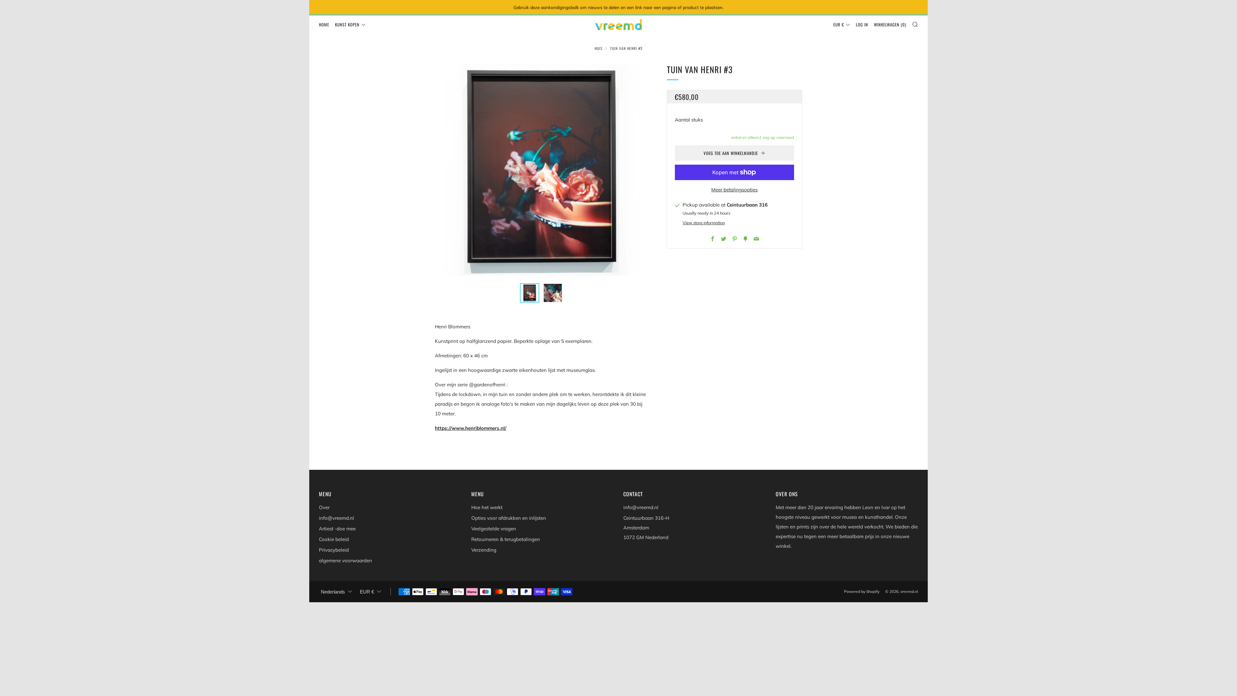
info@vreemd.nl (336, 518)
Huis (598, 48)
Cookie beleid (334, 539)
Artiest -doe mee (337, 529)
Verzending (483, 550)
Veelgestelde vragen (493, 529)
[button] (529, 293)
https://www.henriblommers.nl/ (470, 428)
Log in (862, 24)
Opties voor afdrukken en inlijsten (508, 518)
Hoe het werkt (487, 507)
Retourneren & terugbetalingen (505, 539)
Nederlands (333, 591)
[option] (541, 169)
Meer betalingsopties (734, 190)
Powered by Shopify (861, 591)
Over (324, 507)
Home (324, 24)
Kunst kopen (347, 24)
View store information (704, 222)
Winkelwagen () (890, 24)
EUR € (838, 24)
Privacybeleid (334, 550)
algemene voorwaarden (345, 560)
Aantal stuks (689, 120)
